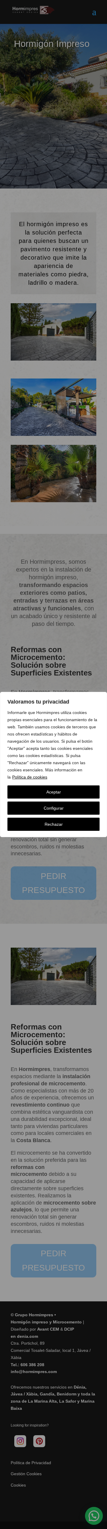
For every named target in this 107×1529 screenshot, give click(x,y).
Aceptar (53, 792)
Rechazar (54, 824)
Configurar (54, 808)
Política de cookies (29, 777)
